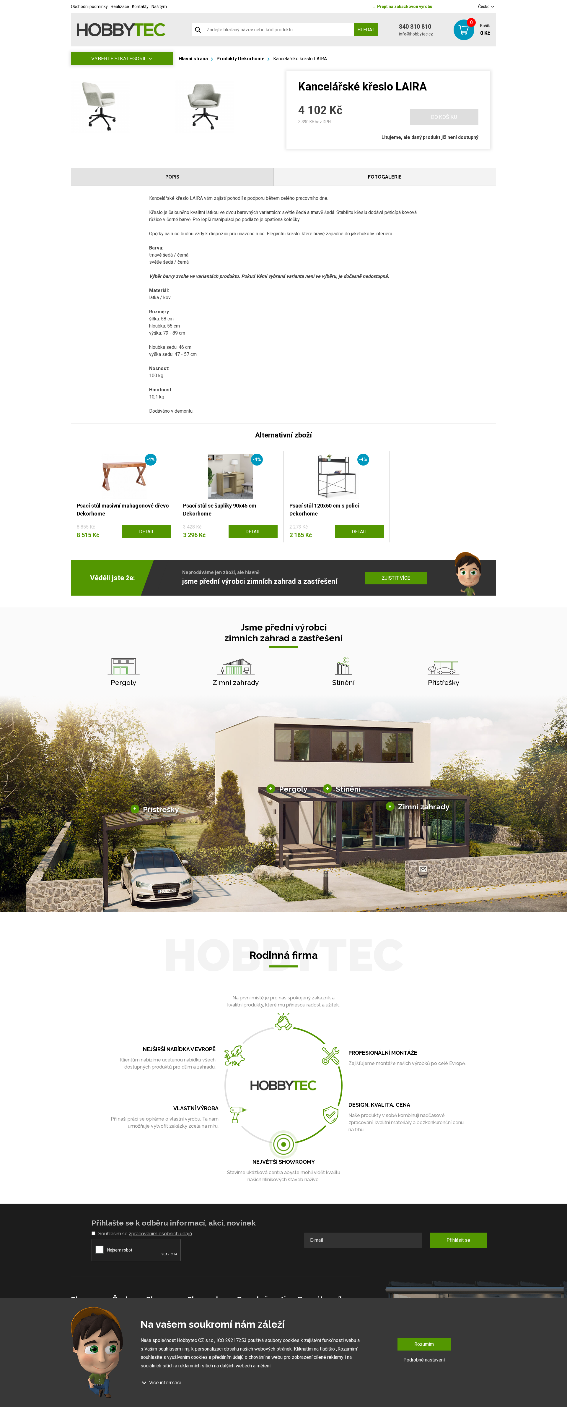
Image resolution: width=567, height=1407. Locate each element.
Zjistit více (396, 578)
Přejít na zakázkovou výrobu (402, 6)
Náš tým (159, 6)
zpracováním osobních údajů (160, 1233)
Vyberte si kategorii (118, 58)
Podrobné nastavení (424, 1360)
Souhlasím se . (145, 1233)
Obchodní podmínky (89, 6)
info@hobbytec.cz (416, 34)
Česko (484, 6)
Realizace (120, 6)
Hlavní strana (193, 58)
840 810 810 (415, 26)
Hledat (365, 30)
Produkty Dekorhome (240, 58)
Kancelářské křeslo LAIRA (300, 58)
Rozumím (424, 1344)
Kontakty (140, 6)
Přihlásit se (458, 1240)
